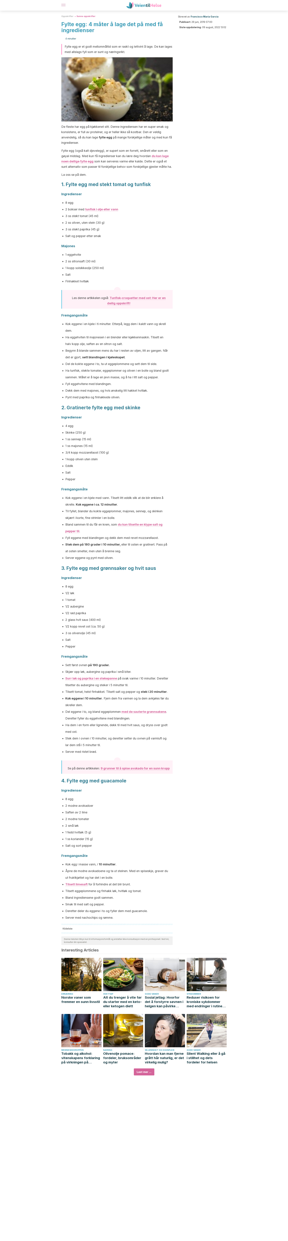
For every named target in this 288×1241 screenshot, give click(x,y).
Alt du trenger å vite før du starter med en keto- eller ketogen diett (122, 1001)
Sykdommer (194, 994)
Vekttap (108, 994)
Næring (107, 1050)
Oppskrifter (67, 16)
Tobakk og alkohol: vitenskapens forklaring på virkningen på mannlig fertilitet (80, 1058)
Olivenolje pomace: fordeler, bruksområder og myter (122, 1058)
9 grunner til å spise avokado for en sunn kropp (135, 768)
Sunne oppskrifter (86, 16)
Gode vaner (152, 994)
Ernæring (67, 994)
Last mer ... (144, 1072)
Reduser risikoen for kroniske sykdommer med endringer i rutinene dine (206, 1001)
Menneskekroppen (72, 1050)
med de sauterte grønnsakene (144, 711)
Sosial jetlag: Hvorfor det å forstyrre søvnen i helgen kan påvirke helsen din (164, 1001)
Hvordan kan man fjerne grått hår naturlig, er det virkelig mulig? (164, 1058)
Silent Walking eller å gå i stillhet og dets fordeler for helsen (206, 1058)
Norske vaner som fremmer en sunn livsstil (80, 999)
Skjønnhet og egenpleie (159, 1050)
